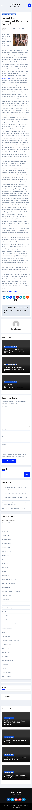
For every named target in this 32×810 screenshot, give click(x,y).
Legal (3, 632)
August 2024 (6, 535)
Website (4, 444)
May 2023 (5, 567)
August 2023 (6, 555)
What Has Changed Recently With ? (15, 21)
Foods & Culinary (7, 608)
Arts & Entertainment (8, 583)
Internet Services (7, 628)
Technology (5, 664)
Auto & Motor (6, 587)
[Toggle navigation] (1, 5)
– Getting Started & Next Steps (14, 350)
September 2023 (7, 551)
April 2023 (5, 571)
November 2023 (6, 543)
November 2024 (6, 527)
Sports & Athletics (7, 660)
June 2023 (5, 563)
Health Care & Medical (9, 14)
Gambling (5, 612)
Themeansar (15, 807)
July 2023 (5, 559)
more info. (17, 159)
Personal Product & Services (10, 640)
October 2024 (6, 531)
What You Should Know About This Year (13, 508)
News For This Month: (11, 385)
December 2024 (6, 523)
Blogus (25, 805)
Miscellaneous (6, 636)
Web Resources (6, 676)
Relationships (6, 652)
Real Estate (5, 648)
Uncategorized (6, 672)
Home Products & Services (10, 624)
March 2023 (5, 575)
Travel (4, 668)
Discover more (6, 78)
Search (4, 469)
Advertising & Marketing (9, 579)
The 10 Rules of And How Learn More (9, 310)
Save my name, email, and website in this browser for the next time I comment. (14, 455)
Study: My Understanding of (13, 367)
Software (5, 656)
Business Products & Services (11, 591)
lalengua (9, 29)
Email (4, 437)
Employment (5, 599)
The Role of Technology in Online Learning (14, 493)
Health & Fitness (7, 616)
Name (4, 429)
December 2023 (6, 539)
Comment (5, 406)
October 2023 (6, 547)
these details (13, 291)
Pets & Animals (6, 644)
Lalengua (15, 4)
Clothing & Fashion (7, 595)
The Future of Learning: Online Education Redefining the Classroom (14, 723)
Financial (4, 604)
